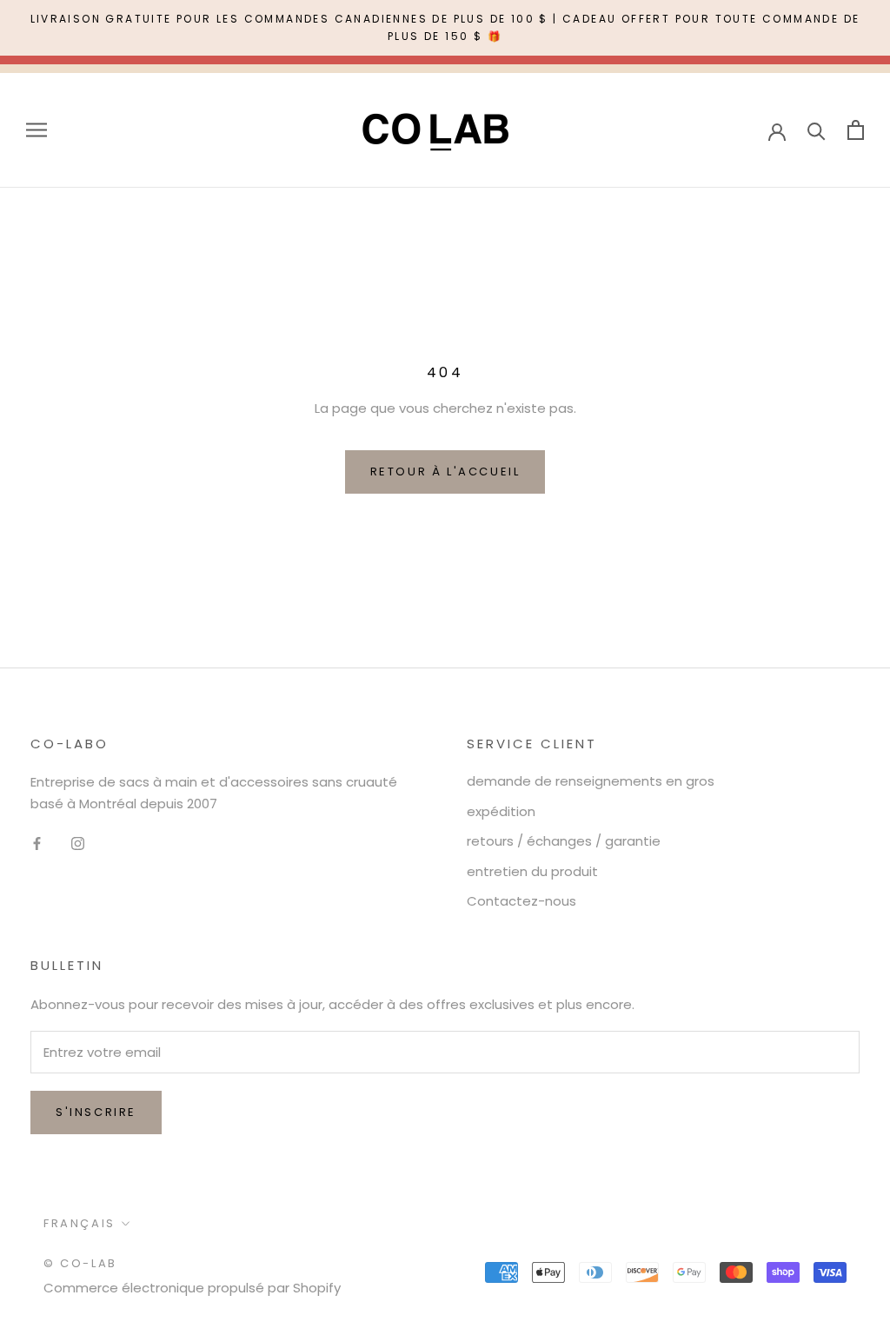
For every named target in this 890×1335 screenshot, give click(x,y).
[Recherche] (816, 130)
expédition (501, 811)
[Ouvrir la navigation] (36, 130)
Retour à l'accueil (445, 471)
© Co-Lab (80, 1263)
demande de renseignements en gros (590, 781)
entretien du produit (532, 871)
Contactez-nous (521, 901)
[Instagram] (77, 843)
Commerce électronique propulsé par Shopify (192, 1288)
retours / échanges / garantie (564, 841)
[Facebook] (36, 843)
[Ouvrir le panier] (855, 130)
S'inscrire (96, 1112)
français (79, 1223)
